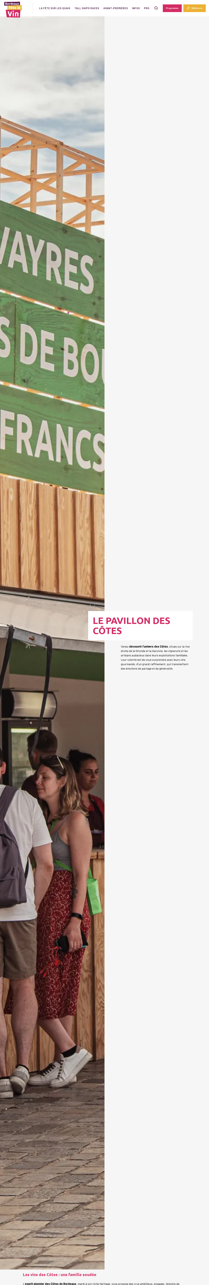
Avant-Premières (115, 8)
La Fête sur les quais (54, 8)
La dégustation (24, 17)
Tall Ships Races (86, 8)
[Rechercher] (156, 8)
